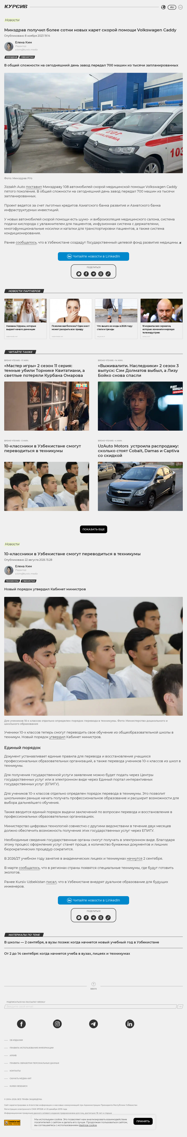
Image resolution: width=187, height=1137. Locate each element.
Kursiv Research (18, 1086)
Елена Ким (23, 42)
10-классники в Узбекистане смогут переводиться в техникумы (42, 448)
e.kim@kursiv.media (26, 49)
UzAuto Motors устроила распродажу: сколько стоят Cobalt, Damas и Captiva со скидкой (138, 451)
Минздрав (11, 57)
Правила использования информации (32, 1048)
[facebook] (21, 1023)
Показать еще (94, 529)
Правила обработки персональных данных (34, 1063)
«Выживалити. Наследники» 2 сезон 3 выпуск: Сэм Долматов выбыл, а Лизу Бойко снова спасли (138, 370)
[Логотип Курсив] (16, 6)
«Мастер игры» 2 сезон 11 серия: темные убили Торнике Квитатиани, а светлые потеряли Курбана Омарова (44, 370)
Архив (13, 1056)
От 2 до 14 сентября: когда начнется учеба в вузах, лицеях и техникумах (67, 954)
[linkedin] (129, 1023)
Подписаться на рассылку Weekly (26, 1002)
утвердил (57, 737)
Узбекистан (27, 57)
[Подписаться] (180, 1007)
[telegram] (93, 1023)
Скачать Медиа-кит (20, 1079)
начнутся (134, 859)
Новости (12, 20)
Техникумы (12, 581)
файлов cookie (88, 1125)
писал (51, 882)
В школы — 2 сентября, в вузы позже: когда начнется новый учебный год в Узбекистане (81, 942)
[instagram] (57, 1023)
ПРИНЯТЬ (143, 1121)
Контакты (15, 1071)
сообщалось (26, 243)
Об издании (16, 1040)
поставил (34, 187)
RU (172, 7)
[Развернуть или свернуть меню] (180, 7)
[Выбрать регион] (163, 7)
